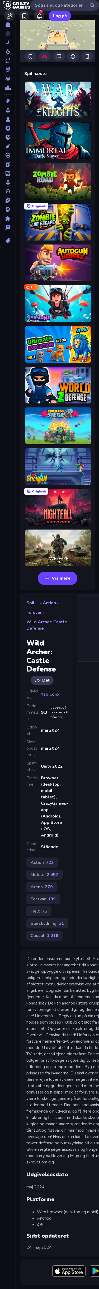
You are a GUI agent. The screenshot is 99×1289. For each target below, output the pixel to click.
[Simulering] (8, 182)
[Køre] (8, 155)
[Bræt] (8, 119)
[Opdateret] (8, 60)
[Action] (8, 101)
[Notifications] (39, 16)
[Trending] (8, 51)
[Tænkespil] (8, 218)
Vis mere (61, 578)
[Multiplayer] (8, 78)
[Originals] (8, 69)
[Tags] (8, 240)
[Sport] (8, 200)
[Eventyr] (8, 128)
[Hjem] (8, 24)
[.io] (8, 137)
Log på (60, 16)
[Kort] (8, 164)
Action (49, 603)
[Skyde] (8, 191)
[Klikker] (8, 146)
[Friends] (9, 16)
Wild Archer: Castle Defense (46, 625)
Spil (30, 603)
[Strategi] (8, 209)
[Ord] (8, 173)
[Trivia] (8, 227)
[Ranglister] (8, 87)
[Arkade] (8, 110)
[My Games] (24, 16)
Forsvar (33, 612)
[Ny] (8, 42)
